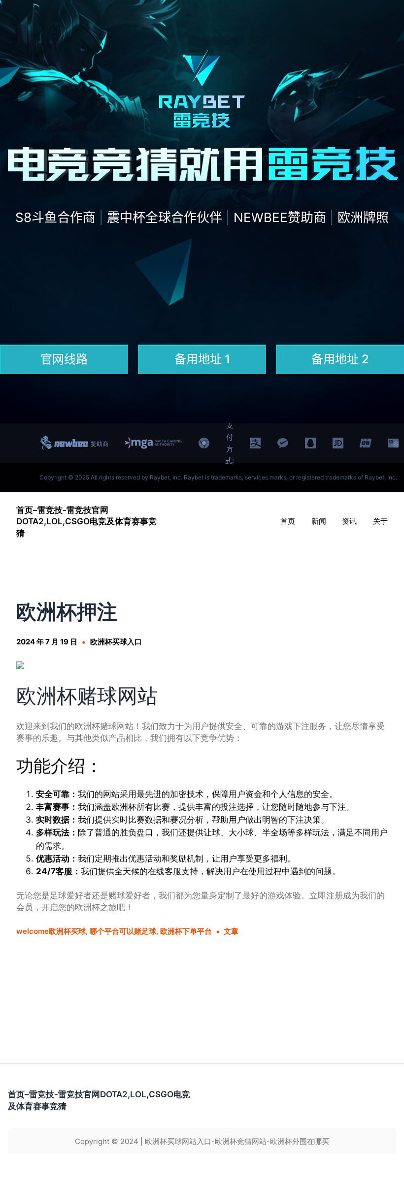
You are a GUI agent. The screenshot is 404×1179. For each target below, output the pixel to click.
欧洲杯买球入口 (116, 641)
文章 (231, 931)
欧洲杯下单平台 (186, 931)
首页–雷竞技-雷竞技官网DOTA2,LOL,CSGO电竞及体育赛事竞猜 (86, 522)
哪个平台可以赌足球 (123, 931)
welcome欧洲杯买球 (51, 931)
